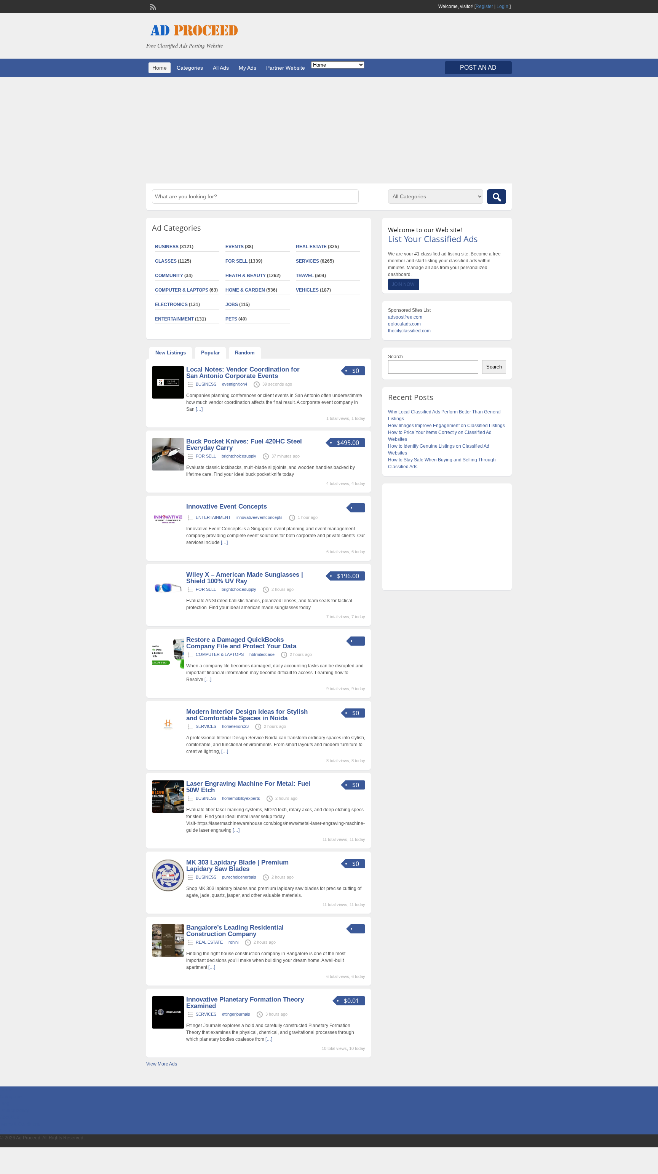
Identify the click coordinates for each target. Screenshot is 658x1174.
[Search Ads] (496, 196)
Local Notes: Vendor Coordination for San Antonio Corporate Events (243, 373)
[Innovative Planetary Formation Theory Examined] (168, 1027)
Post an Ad (478, 67)
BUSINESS (167, 246)
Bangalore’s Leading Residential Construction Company (235, 931)
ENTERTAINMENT (174, 319)
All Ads (221, 68)
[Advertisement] (329, 130)
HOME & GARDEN (245, 290)
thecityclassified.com (409, 330)
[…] (199, 409)
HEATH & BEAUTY (245, 275)
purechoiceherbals (239, 877)
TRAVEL (305, 275)
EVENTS (234, 246)
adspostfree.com (405, 317)
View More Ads (161, 1064)
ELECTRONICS (171, 304)
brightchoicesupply (239, 456)
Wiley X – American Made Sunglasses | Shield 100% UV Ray (244, 578)
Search (395, 356)
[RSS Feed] (152, 6)
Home (159, 68)
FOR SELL (236, 261)
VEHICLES (307, 290)
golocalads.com (404, 324)
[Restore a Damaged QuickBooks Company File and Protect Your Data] (168, 667)
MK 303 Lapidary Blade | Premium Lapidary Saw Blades (237, 866)
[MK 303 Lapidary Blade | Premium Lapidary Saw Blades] (168, 890)
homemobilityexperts (241, 798)
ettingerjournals (236, 1014)
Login (502, 6)
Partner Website (285, 68)
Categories (190, 68)
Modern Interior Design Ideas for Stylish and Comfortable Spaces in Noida (247, 715)
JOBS (231, 304)
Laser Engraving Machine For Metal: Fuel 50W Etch (248, 787)
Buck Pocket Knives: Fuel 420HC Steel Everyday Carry (244, 444)
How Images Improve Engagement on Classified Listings (446, 425)
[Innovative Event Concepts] (168, 534)
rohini (233, 942)
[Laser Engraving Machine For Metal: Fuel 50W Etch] (168, 811)
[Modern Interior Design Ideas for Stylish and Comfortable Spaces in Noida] (168, 739)
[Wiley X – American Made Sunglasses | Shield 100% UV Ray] (168, 602)
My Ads (247, 68)
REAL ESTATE (311, 246)
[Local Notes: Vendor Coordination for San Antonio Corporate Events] (168, 397)
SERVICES (307, 261)
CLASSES (166, 261)
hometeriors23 (235, 726)
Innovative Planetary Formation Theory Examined (245, 1003)
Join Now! (403, 284)
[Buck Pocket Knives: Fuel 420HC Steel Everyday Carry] (168, 469)
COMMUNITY (169, 275)
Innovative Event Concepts (226, 506)
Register (484, 6)
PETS (231, 319)
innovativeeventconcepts (259, 517)
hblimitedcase (262, 654)
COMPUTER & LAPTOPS (181, 290)
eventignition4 (234, 384)
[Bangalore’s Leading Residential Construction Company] (168, 955)
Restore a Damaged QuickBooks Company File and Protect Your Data (241, 643)
